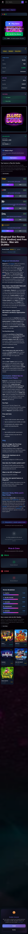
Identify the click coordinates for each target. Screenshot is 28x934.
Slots (8, 9)
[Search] (22, 2)
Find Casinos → (14, 157)
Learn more (20, 922)
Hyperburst (18, 508)
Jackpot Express (6, 499)
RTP (3, 274)
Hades (20, 506)
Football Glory (15, 499)
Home (3, 9)
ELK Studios (11, 263)
